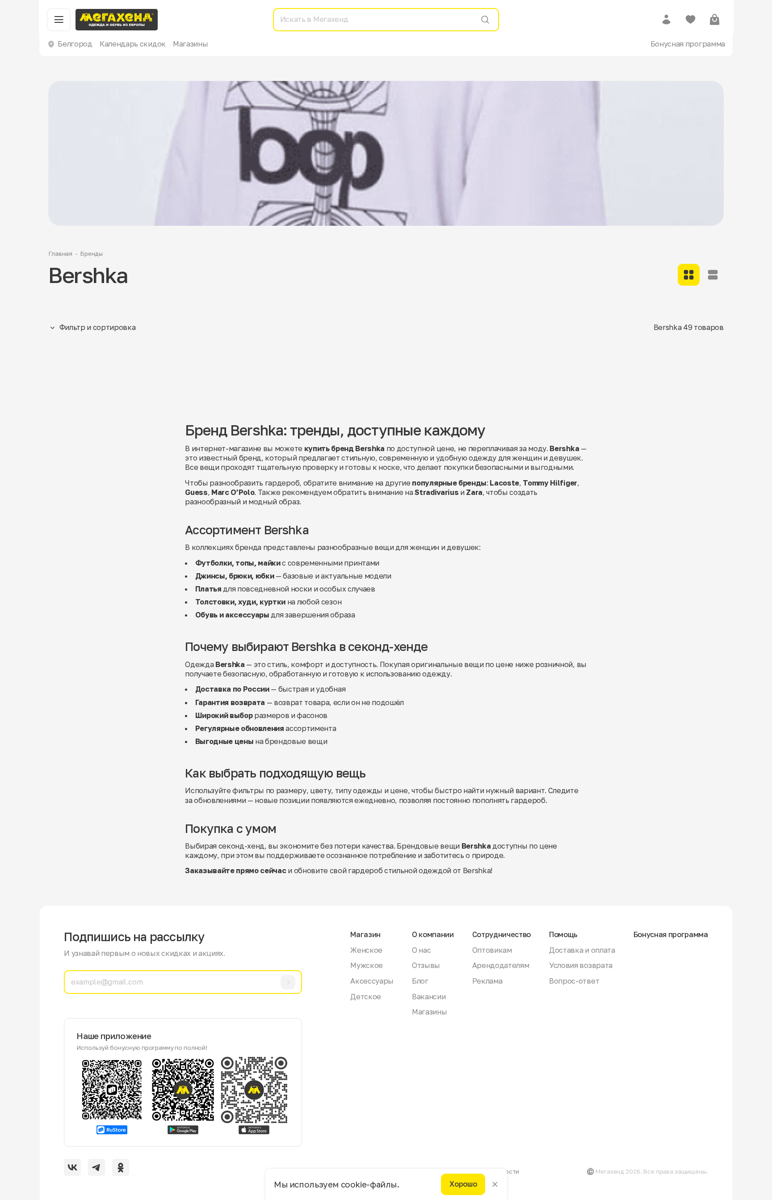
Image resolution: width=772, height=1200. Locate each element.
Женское (366, 950)
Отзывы (426, 965)
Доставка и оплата (582, 950)
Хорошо (463, 1184)
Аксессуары (372, 980)
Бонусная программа (687, 43)
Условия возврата (581, 965)
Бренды (91, 253)
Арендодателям (500, 965)
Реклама (487, 980)
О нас (421, 950)
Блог (420, 980)
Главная (60, 253)
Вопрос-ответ (574, 980)
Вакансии (428, 996)
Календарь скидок (133, 43)
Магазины (190, 43)
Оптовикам (492, 950)
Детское (365, 996)
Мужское (366, 965)
